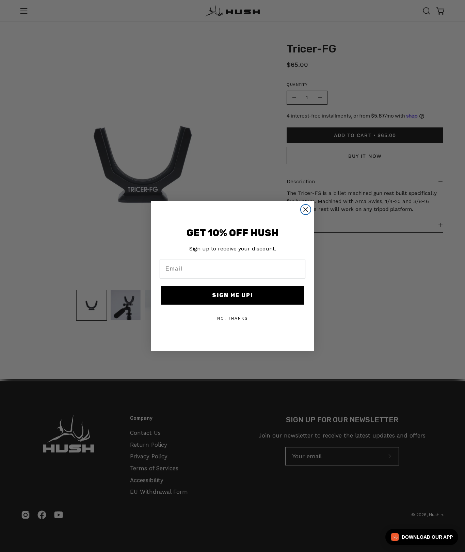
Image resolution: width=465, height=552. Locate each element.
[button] (421, 537)
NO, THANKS (232, 318)
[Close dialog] (306, 209)
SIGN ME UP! (232, 295)
